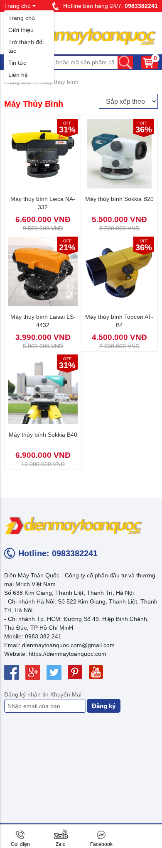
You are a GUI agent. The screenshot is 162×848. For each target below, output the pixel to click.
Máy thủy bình (60, 81)
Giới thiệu (21, 30)
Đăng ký (103, 705)
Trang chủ (21, 18)
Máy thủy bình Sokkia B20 (119, 199)
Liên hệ (18, 74)
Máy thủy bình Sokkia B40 (43, 434)
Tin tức (17, 62)
